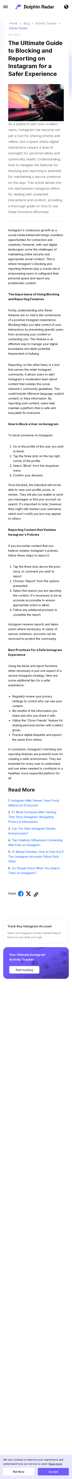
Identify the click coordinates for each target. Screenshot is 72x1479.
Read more (55, 1463)
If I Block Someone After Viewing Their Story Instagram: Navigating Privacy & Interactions (32, 817)
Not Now (18, 1471)
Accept (53, 1471)
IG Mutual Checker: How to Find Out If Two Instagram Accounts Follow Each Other (35, 856)
